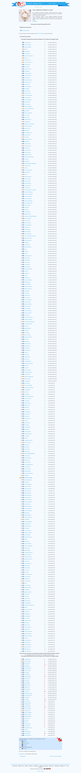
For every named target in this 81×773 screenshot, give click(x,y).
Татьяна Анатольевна (28, 170)
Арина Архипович (27, 418)
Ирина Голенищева (27, 299)
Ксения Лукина (27, 697)
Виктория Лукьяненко (28, 286)
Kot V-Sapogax (26, 435)
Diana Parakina (27, 687)
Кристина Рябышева (28, 501)
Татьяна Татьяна (27, 670)
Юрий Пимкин (26, 429)
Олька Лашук (26, 137)
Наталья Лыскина (27, 468)
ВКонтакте (25, 741)
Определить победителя (60, 765)
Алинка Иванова (27, 374)
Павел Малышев (27, 134)
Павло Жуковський (27, 644)
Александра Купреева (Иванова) (30, 216)
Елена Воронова (27, 64)
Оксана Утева (26, 664)
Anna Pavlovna (26, 541)
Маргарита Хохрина (28, 139)
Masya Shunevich (27, 600)
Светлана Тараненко (28, 279)
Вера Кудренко (27, 512)
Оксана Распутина (27, 490)
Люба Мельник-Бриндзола (29, 605)
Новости (26, 765)
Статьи (67, 765)
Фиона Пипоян (27, 409)
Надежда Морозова (27, 716)
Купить (40, 3)
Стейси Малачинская (28, 126)
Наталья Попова (27, 661)
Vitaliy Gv (25, 539)
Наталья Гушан (27, 262)
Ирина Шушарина (27, 731)
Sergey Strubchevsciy (28, 558)
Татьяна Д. (26, 352)
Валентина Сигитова (28, 635)
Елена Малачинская (28, 132)
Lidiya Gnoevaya (27, 90)
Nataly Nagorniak (27, 350)
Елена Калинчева (27, 723)
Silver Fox (26, 607)
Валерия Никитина (27, 82)
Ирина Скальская (27, 334)
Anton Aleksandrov (27, 666)
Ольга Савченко (27, 187)
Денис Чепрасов (27, 733)
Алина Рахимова (27, 689)
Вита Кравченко (27, 260)
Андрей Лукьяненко (27, 176)
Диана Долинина (27, 345)
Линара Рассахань (27, 676)
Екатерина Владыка (28, 198)
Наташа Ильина (27, 642)
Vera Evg (25, 253)
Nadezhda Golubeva (28, 304)
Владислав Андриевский (28, 156)
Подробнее (34, 21)
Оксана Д (25, 420)
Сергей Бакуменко (27, 284)
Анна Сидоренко (27, 466)
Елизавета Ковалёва (28, 631)
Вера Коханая (26, 141)
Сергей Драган (27, 290)
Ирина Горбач (26, 622)
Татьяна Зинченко (27, 185)
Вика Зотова (26, 572)
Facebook (25, 744)
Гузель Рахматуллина (28, 323)
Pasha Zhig (26, 251)
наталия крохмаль (27, 150)
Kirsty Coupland (27, 725)
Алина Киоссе (26, 672)
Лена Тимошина (27, 413)
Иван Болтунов (27, 460)
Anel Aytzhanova (27, 227)
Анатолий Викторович (28, 521)
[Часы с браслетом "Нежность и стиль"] (25, 21)
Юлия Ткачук (26, 339)
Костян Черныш (27, 701)
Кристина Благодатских (28, 473)
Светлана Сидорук (27, 44)
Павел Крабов (26, 66)
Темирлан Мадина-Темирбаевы (30, 163)
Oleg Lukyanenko (27, 266)
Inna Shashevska (27, 504)
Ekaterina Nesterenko (28, 517)
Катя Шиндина (26, 394)
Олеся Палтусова (27, 143)
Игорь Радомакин (27, 389)
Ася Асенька (26, 691)
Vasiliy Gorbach (27, 629)
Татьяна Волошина (27, 75)
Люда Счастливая (27, 706)
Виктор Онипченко (27, 222)
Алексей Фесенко (27, 523)
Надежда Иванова (27, 328)
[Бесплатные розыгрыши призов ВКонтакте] (44, 768)
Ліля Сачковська (27, 104)
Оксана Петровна (27, 585)
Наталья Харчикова (27, 310)
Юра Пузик (26, 638)
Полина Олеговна (27, 402)
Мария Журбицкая (27, 457)
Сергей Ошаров (27, 77)
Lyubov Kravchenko (27, 668)
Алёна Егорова (27, 449)
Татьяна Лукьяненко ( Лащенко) (30, 189)
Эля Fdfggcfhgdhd (27, 602)
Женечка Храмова (27, 183)
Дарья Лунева (26, 117)
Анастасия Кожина (27, 398)
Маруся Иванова (27, 378)
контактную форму (41, 33)
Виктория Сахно (27, 128)
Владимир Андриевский (28, 376)
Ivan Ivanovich (26, 561)
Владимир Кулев (27, 282)
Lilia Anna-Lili (26, 367)
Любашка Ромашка (27, 587)
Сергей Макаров (27, 427)
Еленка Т (25, 174)
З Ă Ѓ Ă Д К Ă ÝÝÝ (27, 60)
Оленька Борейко (27, 431)
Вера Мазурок (26, 110)
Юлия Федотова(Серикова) (29, 321)
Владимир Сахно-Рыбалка (29, 123)
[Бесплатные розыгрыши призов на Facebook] (47, 768)
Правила (31, 765)
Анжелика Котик (27, 295)
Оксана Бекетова (27, 462)
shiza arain (26, 729)
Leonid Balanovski (27, 659)
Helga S (25, 583)
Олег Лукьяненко (27, 211)
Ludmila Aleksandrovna (28, 552)
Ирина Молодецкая (27, 633)
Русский (38, 771)
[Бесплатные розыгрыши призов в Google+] (50, 768)
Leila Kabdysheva (27, 411)
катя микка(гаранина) (28, 95)
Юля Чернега (26, 482)
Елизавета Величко (27, 563)
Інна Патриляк (26, 400)
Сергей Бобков (27, 565)
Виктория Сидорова (28, 712)
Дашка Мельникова (27, 497)
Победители (35, 3)
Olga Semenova (27, 451)
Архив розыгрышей (44, 765)
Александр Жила (27, 613)
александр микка (27, 710)
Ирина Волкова (27, 257)
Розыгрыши (29, 3)
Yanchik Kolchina (27, 244)
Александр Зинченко (28, 79)
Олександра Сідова (27, 508)
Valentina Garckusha (28, 288)
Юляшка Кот (26, 209)
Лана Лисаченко (27, 678)
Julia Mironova (26, 273)
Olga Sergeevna (27, 578)
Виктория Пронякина (28, 556)
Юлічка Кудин (26, 130)
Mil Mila (25, 249)
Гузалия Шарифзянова (28, 464)
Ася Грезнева (26, 611)
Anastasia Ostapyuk (27, 73)
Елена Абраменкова (28, 372)
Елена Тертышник (27, 530)
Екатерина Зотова (27, 620)
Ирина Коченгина (27, 343)
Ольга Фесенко (27, 618)
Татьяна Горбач (27, 598)
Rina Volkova (26, 242)
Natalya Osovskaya (27, 554)
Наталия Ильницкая (28, 532)
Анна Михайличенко (28, 99)
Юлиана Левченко (27, 231)
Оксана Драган (27, 71)
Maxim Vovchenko (27, 306)
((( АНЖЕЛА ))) (27, 519)
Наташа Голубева (27, 486)
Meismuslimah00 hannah (28, 387)
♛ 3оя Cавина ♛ (27, 165)
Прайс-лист (51, 765)
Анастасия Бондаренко (28, 55)
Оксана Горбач (27, 594)
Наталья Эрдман (27, 308)
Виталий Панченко (27, 640)
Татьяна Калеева (27, 301)
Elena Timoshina (27, 297)
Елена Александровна (28, 545)
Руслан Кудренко (27, 616)
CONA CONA (26, 475)
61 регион (26, 167)
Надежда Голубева (27, 591)
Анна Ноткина (26, 680)
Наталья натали (27, 220)
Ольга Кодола (26, 207)
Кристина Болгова (27, 93)
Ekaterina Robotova (27, 246)
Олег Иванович (27, 589)
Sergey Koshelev (27, 663)
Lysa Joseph (26, 159)
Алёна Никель (26, 528)
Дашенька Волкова (27, 218)
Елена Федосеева (27, 145)
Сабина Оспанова (27, 708)
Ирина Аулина (26, 84)
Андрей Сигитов (27, 624)
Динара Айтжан (27, 405)
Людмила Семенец (27, 543)
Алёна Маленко (27, 422)
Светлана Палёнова (28, 499)
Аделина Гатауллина (28, 609)
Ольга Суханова (27, 53)
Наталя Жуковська (27, 646)
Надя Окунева (26, 416)
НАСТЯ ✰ (26, 49)
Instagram (25, 748)
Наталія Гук (26, 271)
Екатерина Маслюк (27, 154)
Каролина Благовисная (28, 363)
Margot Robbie (26, 88)
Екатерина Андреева (28, 319)
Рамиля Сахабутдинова (28, 396)
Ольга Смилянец (27, 576)
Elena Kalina (26, 720)
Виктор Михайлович (28, 255)
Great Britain (26, 699)
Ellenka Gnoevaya (27, 178)
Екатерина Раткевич (25, 30)
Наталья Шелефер (27, 233)
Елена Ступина (27, 115)
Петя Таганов (26, 569)
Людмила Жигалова (28, 238)
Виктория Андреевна (28, 112)
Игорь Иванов (26, 424)
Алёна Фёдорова (27, 534)
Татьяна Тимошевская (28, 194)
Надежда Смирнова (28, 506)
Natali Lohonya (26, 148)
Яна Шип (25, 275)
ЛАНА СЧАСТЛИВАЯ (28, 385)
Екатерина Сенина (27, 68)
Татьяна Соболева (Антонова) (30, 235)
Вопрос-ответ (21, 765)
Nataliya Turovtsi (27, 685)
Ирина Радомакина (27, 495)
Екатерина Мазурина (28, 268)
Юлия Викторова (27, 101)
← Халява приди (22, 756)
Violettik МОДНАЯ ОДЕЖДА (29, 453)
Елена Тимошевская (28, 196)
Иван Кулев (26, 365)
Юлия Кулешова (27, 455)
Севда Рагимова (27, 356)
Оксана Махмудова (27, 224)
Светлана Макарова (28, 479)
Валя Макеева (26, 51)
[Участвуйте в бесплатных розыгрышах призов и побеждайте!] (21, 4)
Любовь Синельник (27, 488)
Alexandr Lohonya (27, 152)
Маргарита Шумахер (28, 337)
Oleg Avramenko (27, 567)
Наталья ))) (26, 57)
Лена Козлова (26, 293)
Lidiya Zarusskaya (27, 42)
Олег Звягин (26, 391)
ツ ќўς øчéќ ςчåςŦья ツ (28, 62)
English (42, 771)
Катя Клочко (26, 330)
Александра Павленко (28, 440)
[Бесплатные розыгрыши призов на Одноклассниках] (45, 768)
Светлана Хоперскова (28, 200)
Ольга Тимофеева (27, 86)
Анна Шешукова (27, 121)
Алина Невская (27, 264)
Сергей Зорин (26, 354)
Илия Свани (26, 326)
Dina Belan (26, 438)
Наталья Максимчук (28, 574)
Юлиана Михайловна (28, 693)
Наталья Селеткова (27, 312)
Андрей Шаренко (27, 649)
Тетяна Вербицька (27, 361)
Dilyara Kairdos (27, 446)
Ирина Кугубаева (27, 97)
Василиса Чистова (27, 442)
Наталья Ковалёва (27, 627)
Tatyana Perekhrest (27, 493)
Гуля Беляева (26, 161)
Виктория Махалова (28, 510)
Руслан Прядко (27, 682)
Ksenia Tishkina (27, 674)
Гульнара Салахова (27, 433)
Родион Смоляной (27, 714)
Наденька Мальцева (28, 106)
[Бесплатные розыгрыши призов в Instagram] (48, 768)
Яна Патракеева (27, 704)
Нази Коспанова (27, 718)
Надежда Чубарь (27, 550)
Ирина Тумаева (27, 172)
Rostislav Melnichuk (27, 119)
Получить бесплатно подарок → (56, 756)
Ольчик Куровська (27, 471)
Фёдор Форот (26, 407)
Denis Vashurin (26, 444)
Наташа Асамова (27, 205)
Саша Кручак (26, 596)
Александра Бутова (27, 484)
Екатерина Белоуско (28, 695)
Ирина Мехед (26, 341)
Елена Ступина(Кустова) (28, 108)
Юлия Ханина (26, 332)
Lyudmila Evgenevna (28, 240)
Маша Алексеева (27, 229)
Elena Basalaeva (27, 277)
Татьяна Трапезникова (28, 317)
